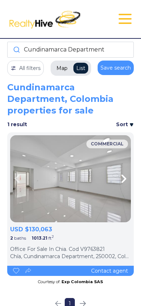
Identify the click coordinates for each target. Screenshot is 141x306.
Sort (122, 124)
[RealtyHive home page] (49, 19)
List (80, 68)
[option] (70, 178)
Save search (116, 68)
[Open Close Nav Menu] (125, 18)
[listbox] (70, 178)
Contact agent (109, 271)
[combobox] (70, 50)
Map (62, 68)
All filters (29, 68)
